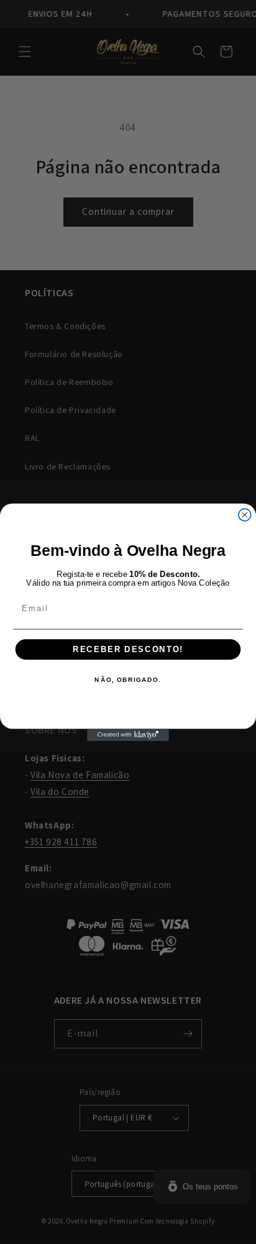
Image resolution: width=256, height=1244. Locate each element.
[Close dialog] (245, 515)
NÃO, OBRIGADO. (127, 680)
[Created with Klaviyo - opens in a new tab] (128, 735)
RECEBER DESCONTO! (128, 649)
